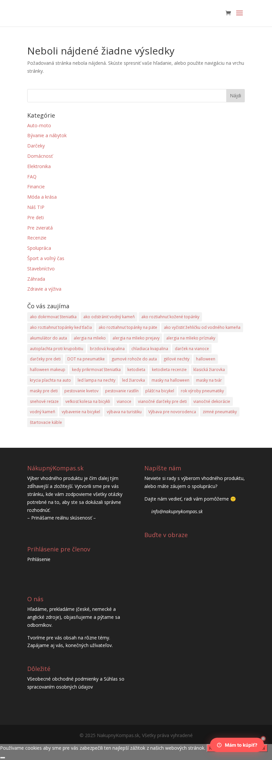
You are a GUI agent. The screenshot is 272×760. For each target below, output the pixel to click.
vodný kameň (42, 412)
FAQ (31, 176)
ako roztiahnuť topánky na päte (128, 327)
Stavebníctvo (41, 268)
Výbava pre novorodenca (172, 412)
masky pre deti (44, 391)
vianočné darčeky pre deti (162, 401)
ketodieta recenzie (169, 369)
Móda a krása (42, 197)
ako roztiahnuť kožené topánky (170, 317)
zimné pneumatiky (220, 412)
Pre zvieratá (40, 228)
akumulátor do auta (48, 338)
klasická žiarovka (209, 369)
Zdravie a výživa (44, 289)
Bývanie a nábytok (47, 135)
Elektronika (39, 166)
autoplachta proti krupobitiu (56, 348)
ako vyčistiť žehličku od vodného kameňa (202, 327)
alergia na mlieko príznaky (190, 338)
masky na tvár (209, 380)
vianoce (124, 401)
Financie (36, 186)
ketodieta (136, 369)
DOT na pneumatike (86, 359)
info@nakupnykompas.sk (177, 511)
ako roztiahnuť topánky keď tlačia (61, 327)
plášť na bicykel (159, 391)
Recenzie (36, 238)
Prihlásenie (38, 559)
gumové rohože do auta (134, 359)
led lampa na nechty (96, 380)
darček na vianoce (192, 348)
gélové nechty (176, 359)
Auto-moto (39, 125)
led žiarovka (133, 380)
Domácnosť (40, 156)
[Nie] (2, 758)
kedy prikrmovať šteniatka (96, 369)
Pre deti (35, 217)
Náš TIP (35, 207)
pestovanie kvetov (81, 391)
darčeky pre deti (45, 359)
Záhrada (36, 279)
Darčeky (36, 145)
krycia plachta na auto (50, 380)
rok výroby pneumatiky (202, 391)
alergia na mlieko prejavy (136, 338)
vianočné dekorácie (211, 401)
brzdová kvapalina (107, 348)
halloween (205, 359)
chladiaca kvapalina (149, 348)
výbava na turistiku (124, 412)
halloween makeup (47, 369)
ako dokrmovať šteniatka (53, 317)
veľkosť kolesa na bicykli (87, 401)
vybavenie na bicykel (81, 412)
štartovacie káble (46, 422)
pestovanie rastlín (122, 391)
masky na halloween (170, 380)
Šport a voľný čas (45, 258)
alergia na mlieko (90, 338)
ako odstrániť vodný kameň (109, 317)
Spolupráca (39, 248)
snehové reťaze (44, 401)
